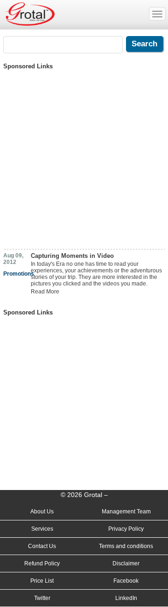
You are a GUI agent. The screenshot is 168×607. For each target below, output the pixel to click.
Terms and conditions (126, 546)
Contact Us (42, 546)
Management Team (126, 511)
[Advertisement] (84, 156)
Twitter (42, 598)
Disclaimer (126, 563)
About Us (42, 511)
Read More (45, 291)
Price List (42, 581)
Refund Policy (42, 563)
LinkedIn (126, 598)
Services (42, 529)
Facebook (126, 581)
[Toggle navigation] (157, 14)
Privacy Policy (126, 529)
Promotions (18, 274)
